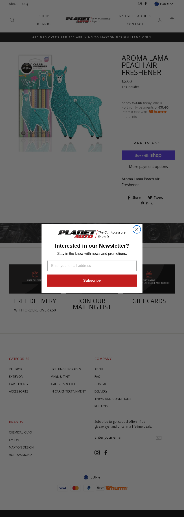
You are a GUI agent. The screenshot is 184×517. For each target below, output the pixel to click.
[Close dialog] (137, 229)
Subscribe (92, 280)
